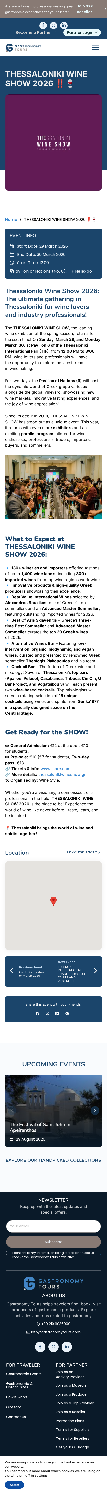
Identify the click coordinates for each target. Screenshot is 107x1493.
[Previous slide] (12, 1110)
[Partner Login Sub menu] (96, 32)
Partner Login (80, 32)
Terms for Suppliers (73, 1429)
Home (11, 219)
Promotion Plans (70, 1421)
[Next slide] (95, 1110)
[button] (53, 901)
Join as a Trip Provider (75, 1403)
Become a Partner (34, 32)
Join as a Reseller (70, 1412)
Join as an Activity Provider (70, 1374)
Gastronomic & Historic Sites (19, 1385)
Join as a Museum (71, 1385)
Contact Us (16, 1417)
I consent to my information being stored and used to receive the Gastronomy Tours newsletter (56, 1255)
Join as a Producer (72, 1394)
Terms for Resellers (72, 1438)
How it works (16, 1397)
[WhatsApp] (67, 1013)
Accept (14, 1485)
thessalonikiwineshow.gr (62, 774)
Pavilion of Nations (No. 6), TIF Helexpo (52, 271)
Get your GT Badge (72, 1447)
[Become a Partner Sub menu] (54, 32)
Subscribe (53, 1241)
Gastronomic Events (24, 1374)
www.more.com (55, 768)
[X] (47, 1013)
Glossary (13, 1407)
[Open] (95, 48)
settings (41, 1475)
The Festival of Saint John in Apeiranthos (40, 1127)
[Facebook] (37, 1013)
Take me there (81, 852)
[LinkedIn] (57, 1013)
